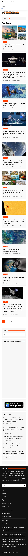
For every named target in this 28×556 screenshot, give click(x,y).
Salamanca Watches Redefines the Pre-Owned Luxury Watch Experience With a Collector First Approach (13, 453)
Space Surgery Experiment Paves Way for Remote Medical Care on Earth (14, 133)
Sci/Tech (6, 69)
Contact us (11, 4)
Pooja (6, 283)
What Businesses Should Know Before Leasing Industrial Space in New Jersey (13, 444)
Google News (5, 4)
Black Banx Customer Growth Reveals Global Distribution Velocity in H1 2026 (13, 437)
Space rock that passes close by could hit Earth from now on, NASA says (13, 278)
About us (4, 1)
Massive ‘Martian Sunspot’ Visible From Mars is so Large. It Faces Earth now (13, 221)
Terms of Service (11, 1)
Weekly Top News (6, 516)
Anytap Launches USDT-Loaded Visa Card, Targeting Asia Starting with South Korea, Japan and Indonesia (13, 419)
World (5, 42)
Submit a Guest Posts (20, 4)
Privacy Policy (19, 1)
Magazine (4, 500)
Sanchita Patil (8, 49)
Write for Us (4, 6)
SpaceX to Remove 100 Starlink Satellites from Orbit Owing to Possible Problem (13, 162)
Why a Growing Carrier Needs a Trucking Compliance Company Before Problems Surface (13, 429)
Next (12, 321)
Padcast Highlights (6, 503)
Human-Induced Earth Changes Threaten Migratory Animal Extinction (13, 192)
